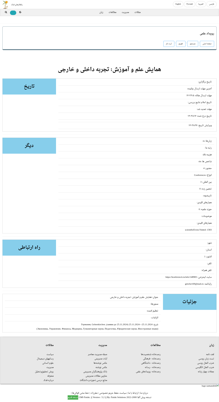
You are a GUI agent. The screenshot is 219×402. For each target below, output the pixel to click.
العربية (200, 4)
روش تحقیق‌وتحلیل (44, 372)
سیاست (50, 354)
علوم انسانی (48, 363)
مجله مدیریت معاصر (97, 354)
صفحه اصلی (207, 43)
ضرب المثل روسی (205, 363)
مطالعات (112, 12)
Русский (190, 4)
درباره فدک (48, 380)
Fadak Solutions (118, 397)
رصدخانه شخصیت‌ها (151, 354)
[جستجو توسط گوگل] (20, 12)
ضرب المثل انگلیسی (204, 367)
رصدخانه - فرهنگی (152, 359)
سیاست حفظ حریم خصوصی (112, 393)
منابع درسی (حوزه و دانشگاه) (93, 380)
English (178, 4)
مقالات (137, 12)
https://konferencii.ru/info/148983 (181, 277)
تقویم (181, 43)
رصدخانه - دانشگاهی (151, 363)
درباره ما (144, 393)
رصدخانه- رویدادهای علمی (148, 372)
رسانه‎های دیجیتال (45, 359)
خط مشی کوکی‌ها (80, 393)
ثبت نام (169, 43)
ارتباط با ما (133, 393)
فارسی (211, 4)
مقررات (93, 393)
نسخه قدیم (73, 397)
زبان (101, 12)
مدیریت (125, 12)
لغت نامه (210, 354)
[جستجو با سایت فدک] (6, 12)
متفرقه (50, 376)
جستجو (193, 43)
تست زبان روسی (206, 359)
